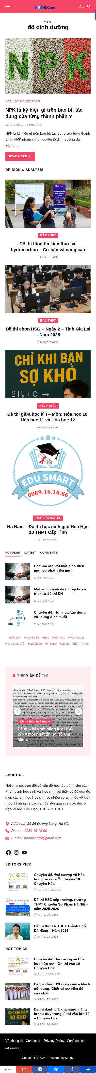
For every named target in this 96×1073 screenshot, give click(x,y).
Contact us (33, 1041)
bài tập (16, 637)
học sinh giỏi (16, 643)
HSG (46, 637)
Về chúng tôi (14, 1041)
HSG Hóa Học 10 (48, 518)
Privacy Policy (54, 1041)
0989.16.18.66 (35, 831)
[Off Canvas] (7, 6)
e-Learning (12, 1048)
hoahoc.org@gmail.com (42, 838)
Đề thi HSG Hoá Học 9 (35, 721)
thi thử (52, 643)
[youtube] (24, 852)
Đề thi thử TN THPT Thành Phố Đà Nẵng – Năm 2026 (60, 928)
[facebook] (8, 852)
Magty (69, 1058)
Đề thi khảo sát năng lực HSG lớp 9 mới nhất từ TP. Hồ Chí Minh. (45, 734)
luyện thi (36, 643)
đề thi (66, 643)
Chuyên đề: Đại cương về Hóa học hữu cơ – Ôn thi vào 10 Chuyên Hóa (59, 879)
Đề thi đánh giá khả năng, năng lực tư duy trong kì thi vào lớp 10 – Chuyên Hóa (62, 1013)
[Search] (89, 6)
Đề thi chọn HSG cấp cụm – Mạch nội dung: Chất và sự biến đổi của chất (62, 988)
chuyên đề (32, 637)
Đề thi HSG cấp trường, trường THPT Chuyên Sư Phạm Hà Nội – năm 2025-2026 (61, 904)
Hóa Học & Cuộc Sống (22, 101)
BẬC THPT (48, 235)
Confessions (76, 1041)
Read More (18, 156)
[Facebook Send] (40, 1069)
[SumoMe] (88, 1069)
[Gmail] (24, 1069)
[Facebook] (72, 1069)
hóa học (59, 637)
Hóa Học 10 (47, 406)
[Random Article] (81, 6)
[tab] (12, 553)
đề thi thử (81, 643)
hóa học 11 (77, 637)
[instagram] (16, 852)
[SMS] (56, 1069)
